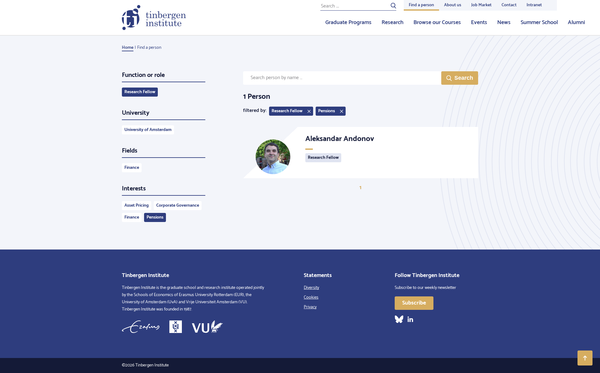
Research (392, 22)
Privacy (310, 307)
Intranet (534, 5)
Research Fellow (139, 92)
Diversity (311, 287)
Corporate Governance (177, 205)
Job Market (481, 5)
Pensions (155, 217)
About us (452, 5)
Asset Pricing (136, 205)
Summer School (539, 22)
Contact (509, 5)
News (504, 22)
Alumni (576, 22)
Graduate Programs (348, 22)
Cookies (311, 297)
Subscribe (414, 303)
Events (479, 22)
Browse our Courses (437, 22)
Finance (131, 167)
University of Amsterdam (148, 130)
